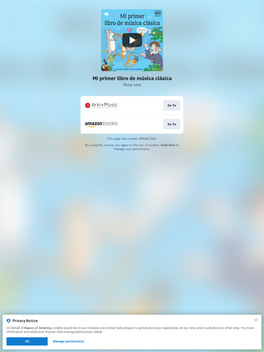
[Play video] (132, 40)
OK (27, 341)
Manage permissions (68, 341)
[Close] (256, 320)
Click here (168, 145)
